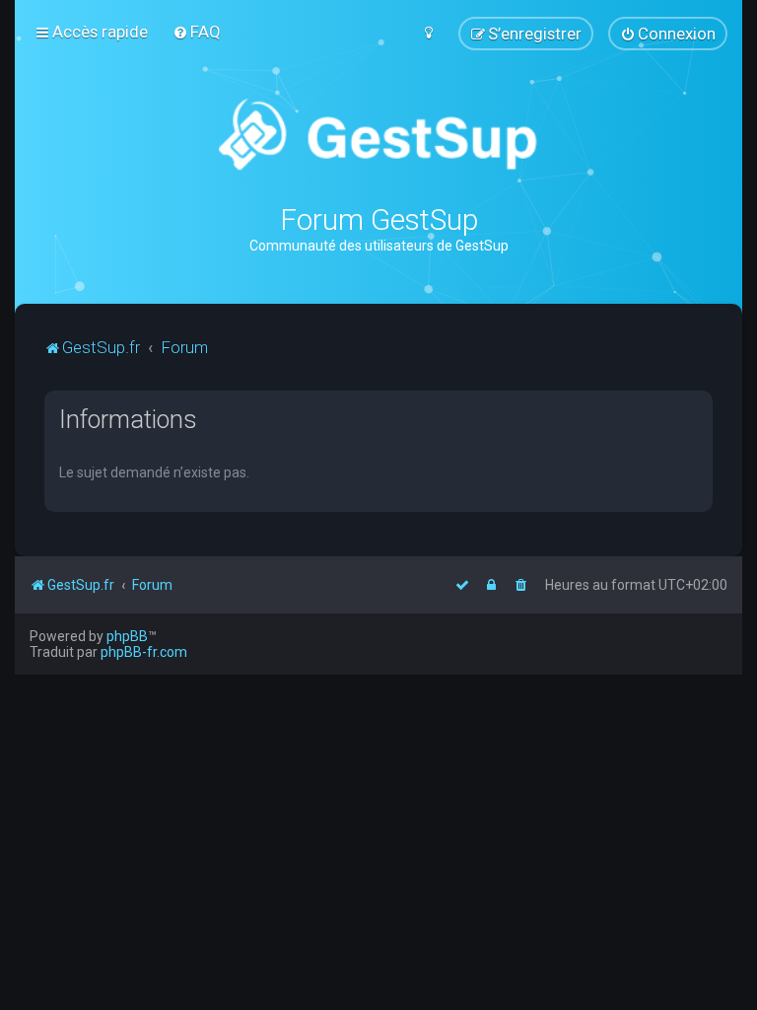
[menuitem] (197, 31)
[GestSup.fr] (378, 136)
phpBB (127, 636)
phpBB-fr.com (144, 652)
